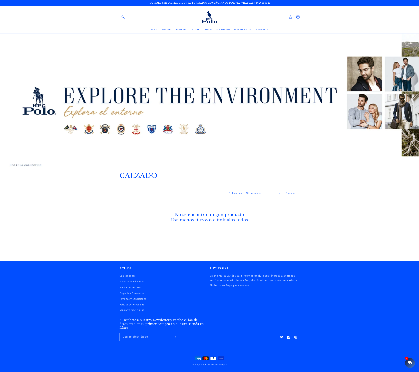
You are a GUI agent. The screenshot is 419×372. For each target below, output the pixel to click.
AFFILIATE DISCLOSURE (131, 310)
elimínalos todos (230, 219)
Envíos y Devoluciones (132, 281)
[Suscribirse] (174, 337)
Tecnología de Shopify (217, 365)
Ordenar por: (236, 193)
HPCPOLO (203, 365)
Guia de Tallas (127, 276)
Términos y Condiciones (132, 299)
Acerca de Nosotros (130, 287)
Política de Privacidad (131, 304)
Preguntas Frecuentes (131, 293)
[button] (123, 17)
